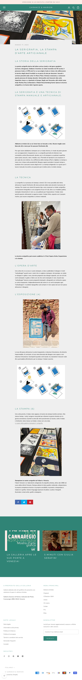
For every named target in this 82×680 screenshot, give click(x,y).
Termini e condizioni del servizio (13, 637)
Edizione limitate (49, 590)
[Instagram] (9, 656)
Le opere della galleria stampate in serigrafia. (29, 423)
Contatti (6, 644)
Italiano (9, 667)
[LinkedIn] (22, 656)
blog (45, 613)
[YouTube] (18, 656)
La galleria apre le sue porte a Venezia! (21, 557)
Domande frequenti (10, 641)
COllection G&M (49, 596)
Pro (45, 610)
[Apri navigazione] (4, 7)
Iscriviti (50, 638)
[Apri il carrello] (78, 7)
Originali (46, 593)
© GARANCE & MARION (14, 672)
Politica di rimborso (10, 631)
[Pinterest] (13, 656)
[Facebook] (4, 656)
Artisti (45, 600)
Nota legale (7, 624)
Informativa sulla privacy (11, 628)
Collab (46, 606)
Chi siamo (47, 603)
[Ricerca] (73, 7)
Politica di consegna (10, 634)
